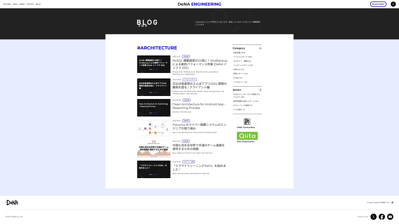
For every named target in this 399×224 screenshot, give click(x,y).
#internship (191, 91)
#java (199, 153)
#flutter (200, 91)
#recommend (198, 132)
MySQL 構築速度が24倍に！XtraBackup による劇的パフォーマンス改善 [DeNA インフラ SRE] (199, 64)
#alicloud (181, 153)
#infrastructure (189, 72)
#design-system (179, 94)
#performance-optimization (207, 72)
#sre (181, 72)
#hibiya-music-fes (179, 91)
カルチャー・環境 (189, 162)
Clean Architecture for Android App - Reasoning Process (198, 106)
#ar (223, 91)
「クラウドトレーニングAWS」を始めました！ (199, 167)
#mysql (175, 72)
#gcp (174, 153)
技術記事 (185, 56)
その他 (237, 78)
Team (15, 4)
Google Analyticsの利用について (379, 202)
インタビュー (240, 82)
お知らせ (238, 69)
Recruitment (378, 4)
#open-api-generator (212, 91)
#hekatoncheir (211, 132)
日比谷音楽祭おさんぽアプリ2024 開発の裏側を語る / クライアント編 (199, 85)
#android (176, 112)
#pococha (176, 132)
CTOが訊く (239, 110)
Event (22, 4)
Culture (7, 4)
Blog (38, 4)
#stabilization (190, 74)
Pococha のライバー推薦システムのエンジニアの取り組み (199, 126)
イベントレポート (242, 57)
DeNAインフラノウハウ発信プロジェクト (246, 95)
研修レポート (240, 74)
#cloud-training (183, 173)
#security (205, 173)
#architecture (178, 74)
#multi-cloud (191, 153)
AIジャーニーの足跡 (242, 105)
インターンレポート (189, 79)
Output (30, 4)
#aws (174, 173)
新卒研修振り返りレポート (245, 101)
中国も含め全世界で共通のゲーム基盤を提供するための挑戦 (198, 147)
